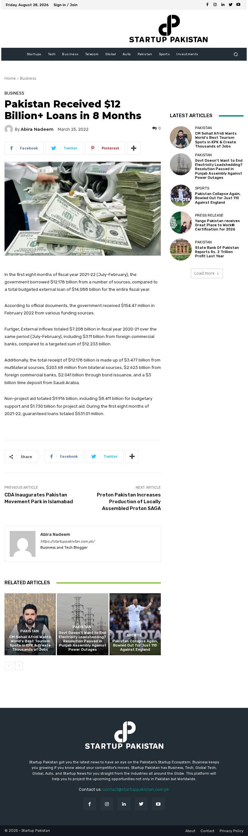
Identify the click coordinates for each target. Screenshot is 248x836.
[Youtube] (238, 5)
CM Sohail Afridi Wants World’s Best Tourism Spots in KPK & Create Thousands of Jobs (30, 643)
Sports (134, 635)
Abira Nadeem (37, 129)
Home (10, 78)
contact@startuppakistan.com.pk (136, 789)
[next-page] (19, 666)
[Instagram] (215, 5)
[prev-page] (9, 666)
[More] (133, 148)
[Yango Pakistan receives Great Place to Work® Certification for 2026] (181, 222)
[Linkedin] (223, 5)
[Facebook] (207, 5)
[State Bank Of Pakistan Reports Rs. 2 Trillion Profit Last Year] (181, 249)
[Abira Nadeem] (10, 129)
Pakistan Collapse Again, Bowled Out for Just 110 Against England (135, 645)
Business (28, 78)
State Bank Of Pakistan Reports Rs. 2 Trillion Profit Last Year (217, 252)
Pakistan (29, 631)
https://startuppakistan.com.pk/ (67, 541)
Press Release (209, 215)
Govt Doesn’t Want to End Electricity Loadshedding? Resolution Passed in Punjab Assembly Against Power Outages (82, 641)
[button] (236, 54)
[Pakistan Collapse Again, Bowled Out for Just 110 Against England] (135, 624)
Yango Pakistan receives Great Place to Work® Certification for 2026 (217, 225)
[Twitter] (230, 5)
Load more (204, 273)
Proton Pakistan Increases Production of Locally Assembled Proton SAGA (129, 501)
